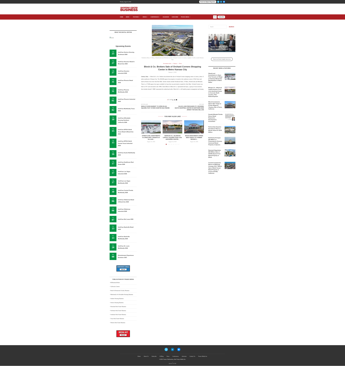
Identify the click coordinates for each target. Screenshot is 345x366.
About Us (146, 356)
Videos (145, 17)
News (127, 17)
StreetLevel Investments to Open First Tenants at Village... (151, 137)
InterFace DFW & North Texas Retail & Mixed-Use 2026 (125, 132)
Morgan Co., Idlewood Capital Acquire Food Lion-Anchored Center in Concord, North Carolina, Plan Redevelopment (215, 92)
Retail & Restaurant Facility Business (119, 290)
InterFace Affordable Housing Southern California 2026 (124, 120)
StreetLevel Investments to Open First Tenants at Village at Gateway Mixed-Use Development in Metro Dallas (215, 78)
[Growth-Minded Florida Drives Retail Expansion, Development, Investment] (230, 117)
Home (121, 17)
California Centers (115, 286)
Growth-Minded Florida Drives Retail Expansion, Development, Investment (215, 118)
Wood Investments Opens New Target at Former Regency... (194, 137)
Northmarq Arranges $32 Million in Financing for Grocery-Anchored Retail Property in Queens (215, 141)
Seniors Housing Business (116, 302)
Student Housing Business (117, 298)
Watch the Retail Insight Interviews (222, 59)
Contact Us (192, 356)
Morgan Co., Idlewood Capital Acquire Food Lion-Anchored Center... (172, 137)
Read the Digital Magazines (207, 1)
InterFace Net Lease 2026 (125, 219)
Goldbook (166, 17)
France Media (185, 17)
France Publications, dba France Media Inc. (174, 359)
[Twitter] (218, 2)
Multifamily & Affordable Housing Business (121, 294)
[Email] (224, 2)
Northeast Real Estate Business (118, 310)
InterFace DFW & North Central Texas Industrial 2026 (125, 143)
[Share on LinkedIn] (174, 100)
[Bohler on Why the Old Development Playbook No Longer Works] (221, 43)
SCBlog (162, 356)
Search (231, 26)
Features (136, 17)
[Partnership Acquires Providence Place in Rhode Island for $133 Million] (230, 129)
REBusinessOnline (115, 282)
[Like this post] (169, 100)
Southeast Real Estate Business (118, 314)
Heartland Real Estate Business (118, 306)
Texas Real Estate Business (117, 318)
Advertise (184, 356)
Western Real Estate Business (117, 322)
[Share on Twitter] (172, 100)
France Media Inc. (202, 356)
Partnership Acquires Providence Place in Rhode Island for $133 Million (215, 129)
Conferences (154, 17)
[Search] (215, 17)
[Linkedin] (221, 2)
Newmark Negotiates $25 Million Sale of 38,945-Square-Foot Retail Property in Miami (214, 153)
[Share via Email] (176, 100)
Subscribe (175, 17)
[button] (143, 132)
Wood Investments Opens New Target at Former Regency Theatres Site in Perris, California (215, 105)
